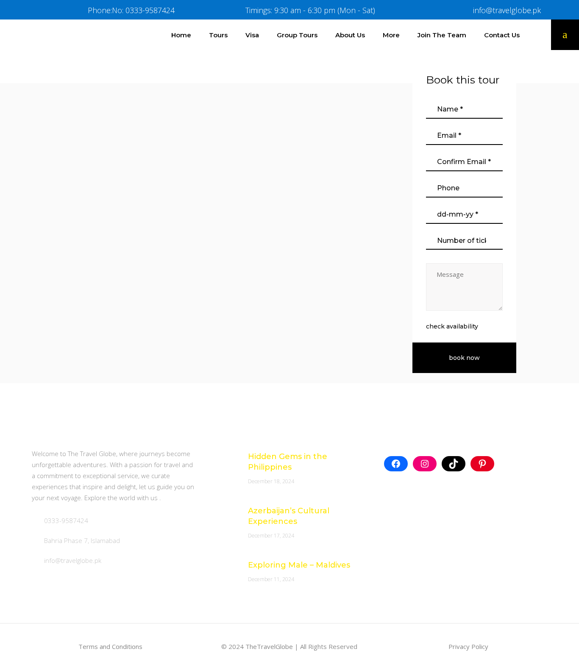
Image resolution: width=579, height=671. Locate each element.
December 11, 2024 (271, 579)
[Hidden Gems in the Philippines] (222, 461)
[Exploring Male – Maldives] (222, 570)
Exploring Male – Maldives (299, 565)
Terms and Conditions (110, 646)
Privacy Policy (468, 646)
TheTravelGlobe (269, 646)
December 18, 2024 (271, 481)
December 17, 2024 (271, 535)
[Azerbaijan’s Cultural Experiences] (222, 516)
